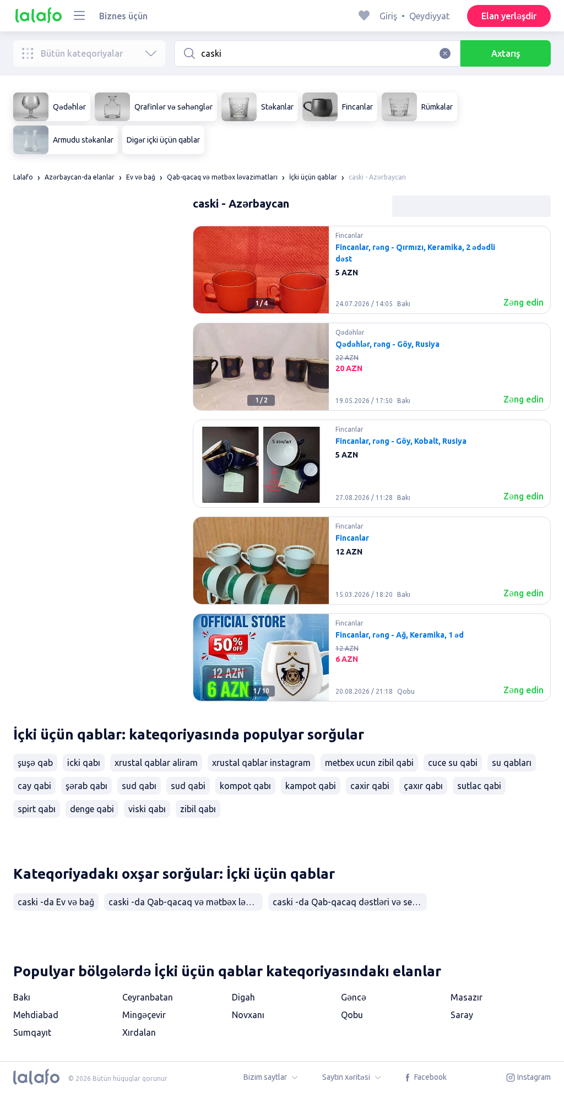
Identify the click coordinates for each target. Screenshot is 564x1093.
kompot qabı (245, 786)
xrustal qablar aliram (156, 763)
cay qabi (34, 786)
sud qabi (188, 786)
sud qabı (139, 786)
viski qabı (147, 809)
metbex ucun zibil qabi (369, 763)
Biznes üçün (123, 16)
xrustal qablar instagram (261, 763)
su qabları (512, 763)
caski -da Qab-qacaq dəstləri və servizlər (350, 902)
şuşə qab (35, 763)
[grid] (372, 468)
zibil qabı (198, 809)
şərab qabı (86, 786)
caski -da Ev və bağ (56, 902)
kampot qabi (310, 786)
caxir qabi (369, 786)
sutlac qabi (479, 786)
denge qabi (92, 809)
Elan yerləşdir (508, 16)
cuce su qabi (453, 763)
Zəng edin (523, 302)
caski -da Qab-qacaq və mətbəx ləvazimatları (186, 902)
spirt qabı (37, 809)
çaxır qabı (423, 786)
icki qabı (83, 763)
